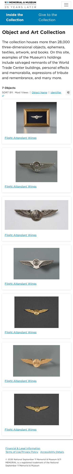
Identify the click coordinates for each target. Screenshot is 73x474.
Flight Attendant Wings (20, 138)
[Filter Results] (68, 92)
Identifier (56, 92)
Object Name (39, 92)
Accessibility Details (52, 452)
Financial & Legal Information (22, 448)
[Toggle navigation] (66, 4)
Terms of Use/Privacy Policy (21, 452)
